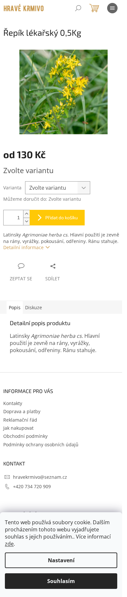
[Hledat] (78, 8)
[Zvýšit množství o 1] (26, 214)
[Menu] (112, 8)
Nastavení (61, 560)
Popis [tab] (15, 307)
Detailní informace (23, 247)
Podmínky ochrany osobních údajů (40, 444)
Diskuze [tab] (33, 307)
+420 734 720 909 (32, 486)
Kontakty (12, 403)
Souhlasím (61, 581)
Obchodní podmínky (25, 436)
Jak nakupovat (18, 428)
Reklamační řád (20, 420)
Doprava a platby (21, 411)
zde (9, 543)
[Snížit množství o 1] (26, 221)
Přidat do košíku (61, 217)
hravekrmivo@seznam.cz (40, 477)
